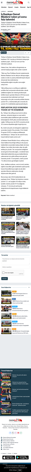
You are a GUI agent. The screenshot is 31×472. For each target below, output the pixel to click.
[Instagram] (15, 433)
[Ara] (28, 3)
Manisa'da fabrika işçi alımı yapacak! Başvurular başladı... (8, 232)
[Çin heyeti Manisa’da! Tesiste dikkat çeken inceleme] (8, 211)
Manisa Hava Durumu (8, 439)
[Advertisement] (15, 351)
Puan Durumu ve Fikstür (8, 444)
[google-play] (22, 457)
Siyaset (10, 7)
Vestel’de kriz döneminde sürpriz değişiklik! (20, 324)
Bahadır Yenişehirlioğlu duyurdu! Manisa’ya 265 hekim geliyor (20, 332)
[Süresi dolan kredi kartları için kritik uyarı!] (8, 240)
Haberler (3, 11)
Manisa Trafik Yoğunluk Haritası (10, 442)
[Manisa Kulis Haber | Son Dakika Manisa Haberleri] (15, 2)
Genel (14, 328)
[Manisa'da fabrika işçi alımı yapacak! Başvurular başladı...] (8, 226)
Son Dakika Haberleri (8, 447)
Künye (9, 453)
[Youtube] (18, 433)
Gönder (4, 278)
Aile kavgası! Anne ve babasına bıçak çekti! (19, 294)
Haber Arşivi (6, 449)
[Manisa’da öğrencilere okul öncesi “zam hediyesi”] (23, 211)
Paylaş (4, 52)
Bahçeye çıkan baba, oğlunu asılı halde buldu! (20, 317)
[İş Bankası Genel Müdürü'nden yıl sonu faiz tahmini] (15, 42)
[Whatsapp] (21, 433)
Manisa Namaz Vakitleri (8, 440)
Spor (14, 298)
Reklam (15, 453)
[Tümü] (29, 287)
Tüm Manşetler (6, 445)
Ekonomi (22, 7)
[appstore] (9, 457)
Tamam (19, 470)
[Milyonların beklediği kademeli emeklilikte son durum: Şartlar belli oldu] (23, 240)
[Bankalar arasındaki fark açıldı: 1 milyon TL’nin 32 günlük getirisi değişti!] (23, 226)
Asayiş (16, 7)
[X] (13, 433)
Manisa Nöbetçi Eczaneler (9, 437)
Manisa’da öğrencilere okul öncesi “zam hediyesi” (22, 218)
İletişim (4, 453)
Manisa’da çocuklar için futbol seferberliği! (20, 302)
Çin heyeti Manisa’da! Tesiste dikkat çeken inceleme (7, 218)
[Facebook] (10, 433)
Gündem (3, 7)
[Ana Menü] (1, 2)
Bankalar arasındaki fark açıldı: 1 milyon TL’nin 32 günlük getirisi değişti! (22, 232)
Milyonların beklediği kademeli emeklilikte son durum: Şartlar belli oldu (22, 246)
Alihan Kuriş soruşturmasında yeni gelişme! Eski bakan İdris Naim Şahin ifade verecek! (20, 310)
